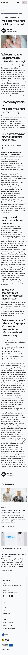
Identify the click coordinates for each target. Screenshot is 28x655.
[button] (17, 2)
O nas (4, 602)
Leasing (5, 608)
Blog (4, 605)
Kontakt (5, 610)
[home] (5, 2)
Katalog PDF (6, 619)
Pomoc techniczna (8, 622)
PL (25, 2)
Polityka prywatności (9, 628)
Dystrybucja (6, 613)
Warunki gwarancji (8, 625)
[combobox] (24, 2)
